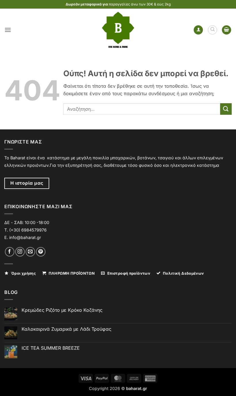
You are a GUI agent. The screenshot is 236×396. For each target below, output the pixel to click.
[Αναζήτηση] (212, 30)
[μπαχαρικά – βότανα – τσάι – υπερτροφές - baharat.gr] (118, 30)
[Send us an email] (30, 252)
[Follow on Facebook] (9, 252)
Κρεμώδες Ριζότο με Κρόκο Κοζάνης (62, 310)
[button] (7, 30)
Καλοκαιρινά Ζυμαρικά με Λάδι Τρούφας (66, 329)
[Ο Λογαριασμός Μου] (198, 30)
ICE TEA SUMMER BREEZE (51, 348)
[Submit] (226, 108)
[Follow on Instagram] (20, 252)
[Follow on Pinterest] (40, 252)
